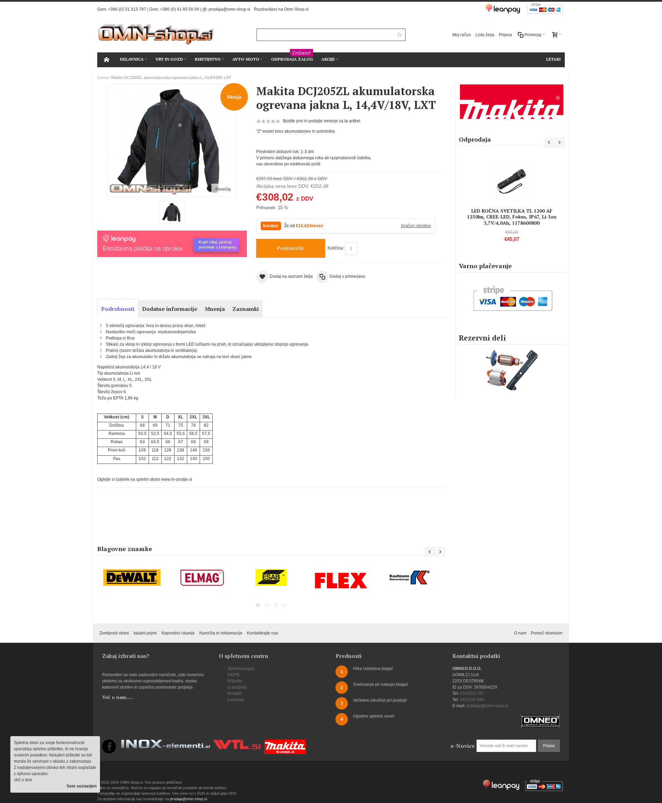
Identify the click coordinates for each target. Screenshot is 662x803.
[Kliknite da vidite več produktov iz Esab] (271, 577)
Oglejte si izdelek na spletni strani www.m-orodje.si (144, 479)
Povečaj (223, 189)
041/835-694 (472, 699)
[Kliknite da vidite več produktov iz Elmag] (201, 577)
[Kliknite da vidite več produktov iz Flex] (341, 580)
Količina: (336, 248)
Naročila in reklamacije (220, 633)
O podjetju (237, 687)
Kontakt (235, 693)
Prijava (505, 34)
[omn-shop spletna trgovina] (156, 34)
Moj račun (461, 34)
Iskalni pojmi (145, 633)
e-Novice (463, 746)
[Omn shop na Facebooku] (109, 742)
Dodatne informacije (169, 309)
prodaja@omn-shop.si (229, 9)
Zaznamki (245, 309)
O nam (520, 633)
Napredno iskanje (178, 633)
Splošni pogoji (241, 668)
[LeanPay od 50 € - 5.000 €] (172, 233)
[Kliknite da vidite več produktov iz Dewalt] (132, 577)
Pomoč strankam (546, 633)
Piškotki (235, 681)
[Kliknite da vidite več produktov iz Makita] (512, 101)
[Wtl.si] (236, 742)
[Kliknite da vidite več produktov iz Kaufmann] (410, 577)
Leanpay (236, 699)
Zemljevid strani (114, 633)
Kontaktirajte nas (262, 633)
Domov (103, 77)
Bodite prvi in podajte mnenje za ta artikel (321, 121)
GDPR (234, 674)
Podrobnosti (117, 309)
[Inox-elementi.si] (165, 742)
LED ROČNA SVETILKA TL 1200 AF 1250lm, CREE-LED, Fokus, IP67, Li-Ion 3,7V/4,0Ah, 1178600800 (511, 216)
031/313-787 (472, 693)
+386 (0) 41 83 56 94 (179, 9)
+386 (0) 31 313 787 (127, 9)
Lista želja (484, 34)
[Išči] (399, 35)
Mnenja (215, 309)
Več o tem (23, 779)
